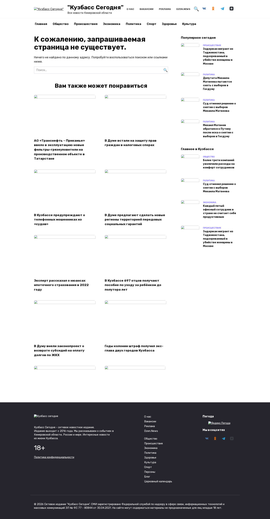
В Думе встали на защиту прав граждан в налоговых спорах (130, 143)
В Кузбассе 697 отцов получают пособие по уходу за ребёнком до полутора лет (133, 285)
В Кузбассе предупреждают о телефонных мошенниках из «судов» (59, 219)
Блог (147, 476)
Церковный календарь (158, 481)
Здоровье (169, 24)
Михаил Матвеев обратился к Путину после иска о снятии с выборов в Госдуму (218, 131)
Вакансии (146, 9)
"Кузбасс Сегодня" (95, 7)
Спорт (151, 24)
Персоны (149, 472)
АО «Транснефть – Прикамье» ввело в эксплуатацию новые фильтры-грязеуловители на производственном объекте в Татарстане (59, 149)
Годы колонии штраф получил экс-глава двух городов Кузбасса (134, 348)
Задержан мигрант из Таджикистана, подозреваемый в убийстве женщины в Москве (218, 56)
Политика (133, 24)
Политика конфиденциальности (54, 457)
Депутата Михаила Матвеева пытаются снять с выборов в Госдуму (217, 84)
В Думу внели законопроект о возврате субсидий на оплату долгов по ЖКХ (59, 350)
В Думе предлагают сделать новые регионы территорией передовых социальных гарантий (135, 219)
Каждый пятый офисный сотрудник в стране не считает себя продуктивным (219, 211)
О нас (130, 9)
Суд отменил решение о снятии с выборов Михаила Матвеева (219, 107)
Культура (189, 24)
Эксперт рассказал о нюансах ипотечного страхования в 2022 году (61, 285)
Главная (41, 24)
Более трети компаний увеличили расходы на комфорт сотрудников (219, 164)
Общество (61, 24)
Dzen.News (183, 9)
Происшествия (86, 24)
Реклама (165, 9)
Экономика (111, 24)
